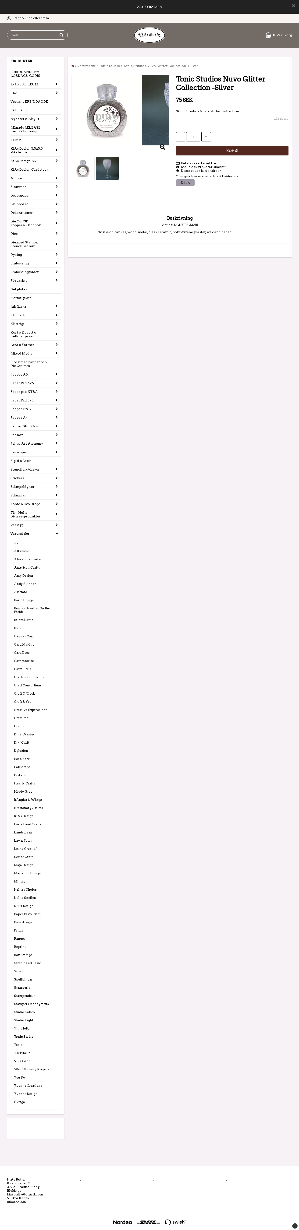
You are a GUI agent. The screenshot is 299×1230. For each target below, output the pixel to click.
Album (16, 178)
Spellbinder (23, 979)
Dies (14, 233)
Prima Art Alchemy (27, 443)
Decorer (20, 726)
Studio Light (23, 1020)
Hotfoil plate (21, 298)
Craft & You (23, 701)
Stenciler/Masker (25, 469)
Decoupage (19, 195)
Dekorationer (22, 212)
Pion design (23, 922)
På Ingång (19, 110)
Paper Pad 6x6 (22, 383)
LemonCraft (23, 857)
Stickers (17, 478)
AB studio (21, 551)
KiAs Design (23, 816)
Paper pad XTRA (24, 392)
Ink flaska (18, 306)
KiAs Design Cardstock (29, 169)
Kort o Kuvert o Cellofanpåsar (23, 334)
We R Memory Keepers (32, 1069)
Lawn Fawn (23, 840)
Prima (19, 930)
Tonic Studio (23, 1036)
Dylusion (21, 750)
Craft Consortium (27, 685)
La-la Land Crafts (27, 824)
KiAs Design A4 (23, 161)
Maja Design (23, 865)
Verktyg (17, 525)
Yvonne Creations (28, 1085)
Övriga (19, 1102)
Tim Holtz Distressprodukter (26, 514)
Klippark (18, 315)
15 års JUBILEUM (24, 84)
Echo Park (22, 759)
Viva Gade (22, 1061)
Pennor (17, 435)
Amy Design (23, 575)
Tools (18, 1045)
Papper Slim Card (25, 426)
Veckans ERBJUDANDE (29, 101)
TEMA (16, 140)
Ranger (19, 938)
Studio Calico (24, 1012)
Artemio (20, 592)
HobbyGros (23, 791)
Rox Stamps (23, 955)
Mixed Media (21, 353)
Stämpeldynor (23, 486)
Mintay (19, 881)
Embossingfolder (25, 272)
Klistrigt (18, 324)
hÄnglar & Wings (28, 799)
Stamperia (22, 987)
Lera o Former (22, 345)
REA (14, 93)
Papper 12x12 (21, 409)
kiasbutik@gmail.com (25, 1194)
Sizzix (18, 971)
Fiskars (20, 775)
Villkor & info (18, 1198)
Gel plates (19, 289)
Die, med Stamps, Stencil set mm (24, 244)
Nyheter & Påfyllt (25, 119)
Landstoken (23, 832)
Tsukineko (22, 1053)
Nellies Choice (25, 889)
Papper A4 (19, 417)
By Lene (20, 628)
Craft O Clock (24, 693)
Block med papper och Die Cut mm (29, 364)
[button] (278, 35)
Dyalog (16, 255)
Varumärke (20, 533)
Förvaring (19, 280)
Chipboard (19, 204)
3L (16, 543)
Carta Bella (22, 669)
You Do (19, 1077)
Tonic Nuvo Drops (25, 504)
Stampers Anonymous (31, 1004)
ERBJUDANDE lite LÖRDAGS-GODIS (25, 73)
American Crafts (27, 567)
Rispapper (19, 452)
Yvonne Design (26, 1094)
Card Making (24, 644)
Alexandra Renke (27, 559)
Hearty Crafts (24, 783)
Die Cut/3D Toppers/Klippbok (26, 223)
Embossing (20, 263)
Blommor (18, 187)
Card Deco (22, 652)
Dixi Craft (21, 742)
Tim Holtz (22, 1028)
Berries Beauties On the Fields (32, 610)
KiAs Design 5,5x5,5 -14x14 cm (27, 150)
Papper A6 (19, 374)
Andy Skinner (25, 584)
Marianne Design (27, 873)
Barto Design (24, 600)
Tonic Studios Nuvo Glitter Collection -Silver (160, 66)
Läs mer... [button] (281, 118)
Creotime (21, 718)
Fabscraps (22, 767)
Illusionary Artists (28, 808)
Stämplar (18, 495)
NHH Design (24, 906)
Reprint (20, 947)
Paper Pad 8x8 (22, 400)
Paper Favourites (27, 914)
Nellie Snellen (25, 898)
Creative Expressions (30, 710)
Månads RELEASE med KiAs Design (25, 129)
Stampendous (24, 996)
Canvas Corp (24, 636)
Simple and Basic (27, 963)
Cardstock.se (24, 661)
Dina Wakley (24, 734)
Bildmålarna (24, 620)
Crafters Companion (30, 677)
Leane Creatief (25, 848)
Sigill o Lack (21, 461)
